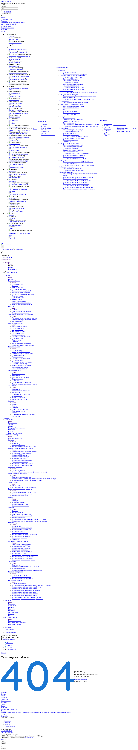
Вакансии (4, 702)
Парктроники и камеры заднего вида (24, 492)
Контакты (4, 697)
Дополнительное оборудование (22, 544)
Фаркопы (15, 443)
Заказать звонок (6, 259)
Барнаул (10, 267)
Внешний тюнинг (18, 350)
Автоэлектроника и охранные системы (24, 318)
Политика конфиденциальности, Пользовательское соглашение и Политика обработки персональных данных (36, 712)
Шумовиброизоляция (19, 583)
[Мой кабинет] (1, 15)
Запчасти (15, 404)
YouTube (9, 647)
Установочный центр (15, 438)
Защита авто (16, 565)
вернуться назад (82, 681)
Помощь (3, 711)
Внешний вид (16, 526)
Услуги (3, 704)
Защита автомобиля (18, 374)
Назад (10, 264)
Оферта (3, 714)
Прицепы (15, 309)
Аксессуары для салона (19, 326)
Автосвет (15, 511)
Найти (3, 743)
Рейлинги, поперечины (19, 575)
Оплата (3, 706)
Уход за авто (16, 389)
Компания (11, 604)
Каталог (10, 279)
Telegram (9, 645)
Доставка (4, 707)
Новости (3, 694)
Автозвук (15, 501)
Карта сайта (4, 716)
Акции (3, 696)
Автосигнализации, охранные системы (24, 451)
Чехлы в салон (16, 485)
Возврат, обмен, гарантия (9, 709)
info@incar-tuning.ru (9, 639)
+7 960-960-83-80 (6, 12)
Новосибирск (12, 269)
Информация (12, 423)
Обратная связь (6, 701)
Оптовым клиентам (14, 621)
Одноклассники (12, 649)
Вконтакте (10, 643)
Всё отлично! (28, 737)
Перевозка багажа (17, 284)
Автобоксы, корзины (18, 470)
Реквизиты (4, 699)
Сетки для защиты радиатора (21, 477)
